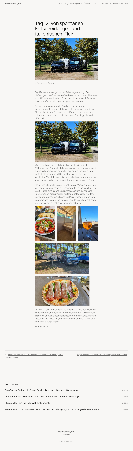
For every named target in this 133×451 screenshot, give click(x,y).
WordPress (70, 441)
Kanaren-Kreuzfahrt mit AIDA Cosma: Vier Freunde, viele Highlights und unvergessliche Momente (52, 409)
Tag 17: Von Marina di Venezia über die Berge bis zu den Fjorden (102, 354)
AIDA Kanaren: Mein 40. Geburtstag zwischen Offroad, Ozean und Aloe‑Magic (42, 396)
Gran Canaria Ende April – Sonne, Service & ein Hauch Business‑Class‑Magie (41, 390)
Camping (51, 83)
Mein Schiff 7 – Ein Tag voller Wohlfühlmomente (27, 403)
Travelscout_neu (13, 3)
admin (45, 83)
